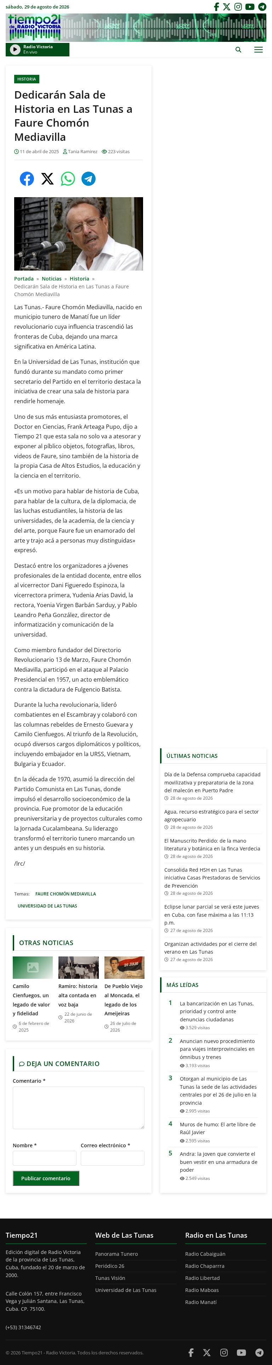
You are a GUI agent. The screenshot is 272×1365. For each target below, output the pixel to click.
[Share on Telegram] (88, 178)
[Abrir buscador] (238, 49)
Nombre (25, 1145)
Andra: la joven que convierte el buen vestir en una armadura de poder (218, 1161)
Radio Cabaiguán (205, 1253)
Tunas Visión (110, 1278)
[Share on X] (47, 178)
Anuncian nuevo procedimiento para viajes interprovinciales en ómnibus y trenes (217, 1049)
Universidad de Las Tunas (47, 906)
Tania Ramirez (82, 151)
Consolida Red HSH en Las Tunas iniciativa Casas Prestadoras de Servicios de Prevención (212, 877)
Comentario (29, 1080)
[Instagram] (238, 6)
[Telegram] (262, 6)
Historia (26, 79)
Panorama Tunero (116, 1253)
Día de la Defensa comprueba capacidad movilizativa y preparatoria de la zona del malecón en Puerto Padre (212, 782)
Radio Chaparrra (205, 1266)
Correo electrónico (105, 1145)
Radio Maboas (202, 1290)
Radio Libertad (202, 1278)
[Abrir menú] (258, 49)
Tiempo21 (136, 27)
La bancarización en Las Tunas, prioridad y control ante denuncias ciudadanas (217, 1011)
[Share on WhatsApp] (68, 178)
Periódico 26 (109, 1266)
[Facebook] (216, 6)
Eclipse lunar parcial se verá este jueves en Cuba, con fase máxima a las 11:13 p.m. (211, 914)
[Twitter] (226, 6)
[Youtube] (241, 1352)
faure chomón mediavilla (65, 894)
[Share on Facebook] (26, 178)
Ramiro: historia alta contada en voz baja (77, 995)
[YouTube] (250, 6)
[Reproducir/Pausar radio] (15, 49)
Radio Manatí (201, 1302)
